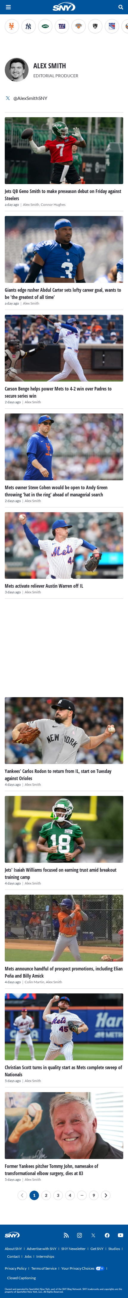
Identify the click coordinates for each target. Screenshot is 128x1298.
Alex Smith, (32, 204)
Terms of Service (44, 1268)
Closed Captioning (21, 1278)
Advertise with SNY (42, 1248)
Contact (13, 1256)
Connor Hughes (53, 204)
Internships (45, 1256)
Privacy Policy (15, 1268)
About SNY (13, 1248)
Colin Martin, (35, 982)
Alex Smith (31, 303)
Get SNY (97, 1248)
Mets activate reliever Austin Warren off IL (44, 586)
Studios (114, 1248)
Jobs (28, 1256)
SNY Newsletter (73, 1248)
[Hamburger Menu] (8, 7)
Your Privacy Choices (77, 1268)
